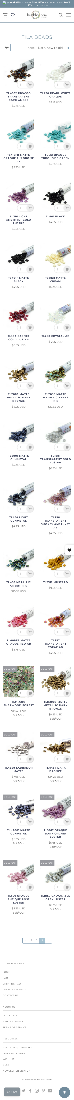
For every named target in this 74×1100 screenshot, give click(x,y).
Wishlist (8, 1059)
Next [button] (68, 4)
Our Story (10, 1015)
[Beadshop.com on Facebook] (30, 1091)
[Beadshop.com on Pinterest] (44, 1091)
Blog (6, 1065)
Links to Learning (15, 1053)
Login (7, 972)
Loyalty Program (15, 989)
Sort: (31, 48)
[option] (38, 4)
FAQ (5, 978)
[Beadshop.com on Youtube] (50, 1091)
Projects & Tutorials (17, 1047)
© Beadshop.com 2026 (37, 1079)
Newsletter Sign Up (16, 1071)
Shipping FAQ (12, 983)
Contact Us (11, 995)
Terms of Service (15, 1027)
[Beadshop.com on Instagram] (37, 1091)
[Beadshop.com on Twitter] (24, 1091)
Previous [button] (8, 4)
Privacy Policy (13, 1021)
